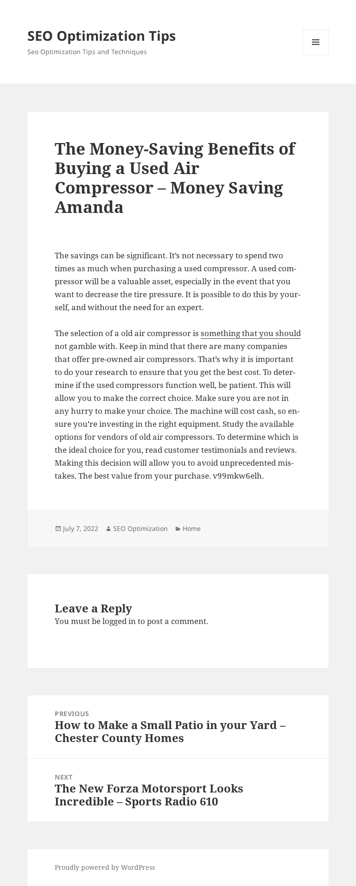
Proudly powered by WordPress (105, 867)
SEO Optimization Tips (101, 35)
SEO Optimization (140, 528)
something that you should (251, 333)
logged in (119, 621)
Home (192, 528)
